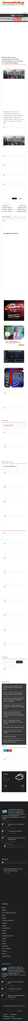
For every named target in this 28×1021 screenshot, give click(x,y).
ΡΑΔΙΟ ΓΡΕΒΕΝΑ (6, 948)
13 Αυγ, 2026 (7, 873)
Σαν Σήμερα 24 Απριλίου (9, 736)
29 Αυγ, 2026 (12, 841)
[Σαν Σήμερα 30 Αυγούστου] (13, 225)
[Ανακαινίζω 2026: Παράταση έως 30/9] (4, 825)
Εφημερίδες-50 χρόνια (7, 935)
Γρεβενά (4, 918)
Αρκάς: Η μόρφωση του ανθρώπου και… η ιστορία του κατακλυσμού (13, 741)
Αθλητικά (4, 910)
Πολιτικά (4, 943)
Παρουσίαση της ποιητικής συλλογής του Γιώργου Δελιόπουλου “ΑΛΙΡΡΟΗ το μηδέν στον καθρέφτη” (13, 699)
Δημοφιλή (4, 923)
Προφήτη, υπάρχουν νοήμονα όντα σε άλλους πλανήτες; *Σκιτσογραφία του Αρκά (13, 687)
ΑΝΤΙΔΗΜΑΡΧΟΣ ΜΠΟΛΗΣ (9, 912)
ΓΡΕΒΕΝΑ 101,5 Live (8, 1016)
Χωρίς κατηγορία (6, 956)
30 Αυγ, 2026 (7, 235)
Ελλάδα (4, 933)
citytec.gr (20, 1011)
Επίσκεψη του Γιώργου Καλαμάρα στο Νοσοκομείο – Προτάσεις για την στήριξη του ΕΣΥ (13, 706)
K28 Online (13, 1014)
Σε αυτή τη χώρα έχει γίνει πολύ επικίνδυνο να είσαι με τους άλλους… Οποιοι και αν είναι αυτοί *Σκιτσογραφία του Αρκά (13, 714)
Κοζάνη (4, 941)
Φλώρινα (4, 953)
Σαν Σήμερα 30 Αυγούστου (10, 233)
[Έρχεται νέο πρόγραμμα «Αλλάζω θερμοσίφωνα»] (4, 839)
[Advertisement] (14, 40)
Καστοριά (4, 938)
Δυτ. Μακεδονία (6, 928)
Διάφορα (4, 925)
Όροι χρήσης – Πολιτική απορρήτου (13, 1018)
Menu (24, 10)
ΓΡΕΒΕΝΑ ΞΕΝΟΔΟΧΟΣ (8, 920)
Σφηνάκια (4, 951)
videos (3, 907)
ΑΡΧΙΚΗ (5, 1014)
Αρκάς (3, 915)
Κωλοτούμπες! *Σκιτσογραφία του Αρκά (13, 727)
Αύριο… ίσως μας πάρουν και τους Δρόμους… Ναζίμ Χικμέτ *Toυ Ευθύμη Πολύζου (13, 722)
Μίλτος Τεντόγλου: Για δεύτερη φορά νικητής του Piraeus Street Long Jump (13, 693)
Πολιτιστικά (5, 946)
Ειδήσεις (4, 930)
